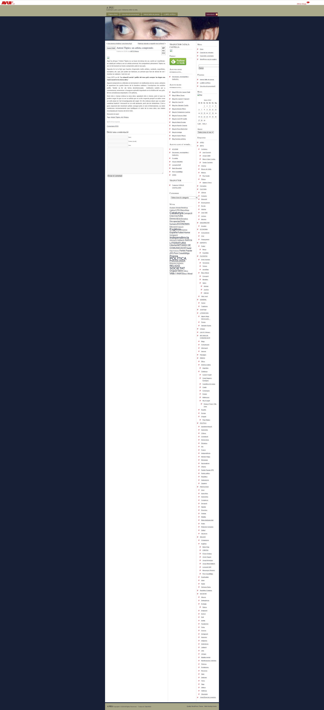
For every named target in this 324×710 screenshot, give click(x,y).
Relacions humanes (176, 263)
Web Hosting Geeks (210, 706)
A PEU (110, 7)
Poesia (174, 256)
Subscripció (210, 14)
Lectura (203, 216)
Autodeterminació (206, 426)
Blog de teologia (177, 132)
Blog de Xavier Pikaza (179, 135)
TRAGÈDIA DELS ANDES (208, 697)
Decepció (204, 503)
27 (199, 120)
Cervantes (203, 186)
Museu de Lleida (206, 169)
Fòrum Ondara (207, 553)
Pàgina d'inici (113, 14)
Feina (203, 627)
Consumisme (205, 233)
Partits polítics (205, 473)
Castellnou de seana (208, 384)
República (204, 476)
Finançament (205, 239)
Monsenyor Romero (208, 570)
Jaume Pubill (111, 48)
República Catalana (206, 590)
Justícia (188, 240)
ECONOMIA (183, 224)
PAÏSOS (202, 358)
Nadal (188, 248)
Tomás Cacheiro (207, 162)
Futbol (181, 232)
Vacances (204, 533)
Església (175, 229)
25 (213, 117)
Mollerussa (205, 397)
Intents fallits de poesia (151, 14)
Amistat (178, 208)
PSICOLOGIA (177, 260)
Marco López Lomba (208, 159)
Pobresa (203, 664)
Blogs (187, 210)
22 (204, 117)
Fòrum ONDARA (177, 161)
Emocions (204, 510)
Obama (203, 466)
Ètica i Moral (187, 273)
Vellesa (186, 271)
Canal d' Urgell (206, 375)
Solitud (203, 530)
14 (201, 113)
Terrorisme (205, 263)
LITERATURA (178, 242)
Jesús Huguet (206, 557)
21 (201, 117)
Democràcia (175, 219)
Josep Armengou (207, 560)
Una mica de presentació (130, 14)
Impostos (204, 637)
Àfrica (203, 361)
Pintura (136, 51)
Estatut (204, 394)
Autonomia (204, 430)
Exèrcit (203, 614)
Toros (203, 681)
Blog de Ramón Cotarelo (179, 125)
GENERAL (203, 299)
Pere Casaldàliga (177, 171)
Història (203, 209)
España (173, 232)
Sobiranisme (205, 480)
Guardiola (205, 253)
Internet (203, 351)
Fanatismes (204, 624)
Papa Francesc (174, 251)
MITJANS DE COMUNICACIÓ (180, 246)
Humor (187, 232)
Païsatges (203, 355)
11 (212, 109)
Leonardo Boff (176, 165)
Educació (173, 227)
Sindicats (204, 677)
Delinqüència (205, 600)
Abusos (203, 597)
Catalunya (176, 213)
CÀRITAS (205, 550)
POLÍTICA (178, 258)
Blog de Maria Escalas (179, 122)
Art (122, 117)
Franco (203, 450)
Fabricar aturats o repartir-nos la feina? (151, 44)
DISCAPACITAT (205, 223)
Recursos (204, 671)
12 (215, 109)
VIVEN (174, 175)
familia (203, 620)
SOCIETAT (177, 268)
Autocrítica (204, 493)
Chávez (203, 433)
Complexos (204, 500)
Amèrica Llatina (206, 365)
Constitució (204, 436)
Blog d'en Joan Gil (177, 102)
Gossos (203, 630)
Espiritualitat (205, 577)
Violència (204, 691)
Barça (183, 210)
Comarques (206, 390)
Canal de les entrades (206, 52)
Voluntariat (204, 694)
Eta (202, 446)
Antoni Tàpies (115, 117)
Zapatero (204, 483)
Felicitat (203, 513)
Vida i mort (176, 273)
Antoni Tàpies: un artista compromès (135, 47)
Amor (203, 490)
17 (210, 113)
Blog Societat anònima (179, 139)
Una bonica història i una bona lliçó (120, 44)
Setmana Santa (206, 587)
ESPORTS (203, 243)
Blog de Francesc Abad (179, 115)
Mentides (205, 279)
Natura (204, 607)
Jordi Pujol (203, 309)
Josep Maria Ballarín (208, 563)
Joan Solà (204, 212)
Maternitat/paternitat (207, 520)
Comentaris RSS (112, 126)
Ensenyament (205, 202)
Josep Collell (206, 156)
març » (204, 123)
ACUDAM (175, 149)
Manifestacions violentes (208, 660)
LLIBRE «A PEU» (170, 14)
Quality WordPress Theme (195, 706)
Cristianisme (205, 540)
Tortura (204, 266)
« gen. (199, 123)
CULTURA (178, 216)
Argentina (205, 368)
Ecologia (203, 604)
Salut (202, 674)
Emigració (180, 227)
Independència (179, 237)
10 (210, 109)
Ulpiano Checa (206, 182)
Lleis (202, 650)
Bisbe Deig (205, 547)
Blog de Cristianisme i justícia (181, 112)
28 (201, 120)
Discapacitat (175, 221)
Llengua (202, 329)
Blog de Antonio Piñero (179, 109)
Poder (203, 523)
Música (203, 172)
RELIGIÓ (175, 265)
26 (215, 117)
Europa (203, 413)
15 (204, 113)
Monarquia (204, 460)
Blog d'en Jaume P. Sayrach (180, 99)
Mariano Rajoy (205, 456)
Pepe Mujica (206, 420)
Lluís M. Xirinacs (205, 332)
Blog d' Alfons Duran (178, 95)
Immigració (174, 235)
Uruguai (173, 271)
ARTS (132, 51)
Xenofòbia (205, 269)
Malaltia (203, 517)
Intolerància (204, 644)
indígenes (204, 640)
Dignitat (203, 507)
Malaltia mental (205, 657)
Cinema (203, 166)
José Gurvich (206, 152)
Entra (201, 49)
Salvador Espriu (206, 325)
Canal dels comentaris (207, 56)
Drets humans (205, 259)
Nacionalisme (205, 463)
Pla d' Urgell (206, 400)
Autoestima (204, 497)
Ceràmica (204, 149)
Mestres (203, 219)
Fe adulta (175, 158)
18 (213, 113)
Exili (202, 617)
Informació (173, 240)
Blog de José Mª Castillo (179, 119)
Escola (203, 206)
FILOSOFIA (203, 256)
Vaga (202, 684)
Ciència (203, 192)
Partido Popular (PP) (207, 470)
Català (204, 387)
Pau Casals (206, 176)
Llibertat (173, 245)
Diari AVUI (148, 706)
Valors (180, 271)
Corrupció (187, 213)
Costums (204, 196)
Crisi (172, 216)
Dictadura (184, 219)
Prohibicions (205, 667)
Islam (203, 580)
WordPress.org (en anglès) (208, 59)
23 (207, 117)
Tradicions (204, 306)
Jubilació (180, 240)
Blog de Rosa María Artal (179, 129)
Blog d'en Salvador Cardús (180, 105)
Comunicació (205, 344)
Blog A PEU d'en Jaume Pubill (181, 92)
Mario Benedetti (177, 168)
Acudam (172, 208)
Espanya (184, 230)
